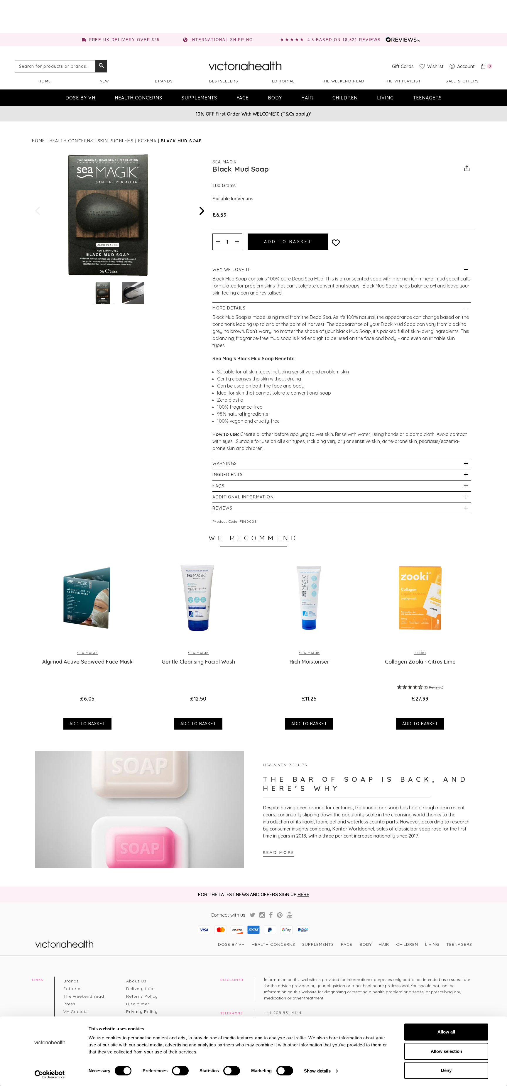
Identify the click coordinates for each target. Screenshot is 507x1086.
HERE (303, 894)
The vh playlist (403, 81)
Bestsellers (223, 81)
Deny (446, 1070)
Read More (279, 852)
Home (44, 81)
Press (69, 1004)
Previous (38, 211)
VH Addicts (75, 1011)
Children (345, 98)
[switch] (180, 1070)
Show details (317, 1070)
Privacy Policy (142, 1011)
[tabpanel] (87, 642)
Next (201, 211)
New (104, 81)
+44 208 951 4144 (283, 1012)
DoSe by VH (80, 98)
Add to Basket (87, 723)
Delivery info (139, 988)
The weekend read (343, 81)
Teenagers (427, 98)
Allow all (446, 1031)
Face (242, 98)
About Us (136, 981)
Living (385, 98)
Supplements (199, 98)
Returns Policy (142, 996)
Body (275, 98)
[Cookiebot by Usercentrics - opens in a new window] (49, 1074)
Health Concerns (138, 98)
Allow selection (446, 1051)
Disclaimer (137, 1004)
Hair (307, 98)
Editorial (283, 81)
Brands (164, 81)
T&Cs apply (295, 114)
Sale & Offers (462, 81)
